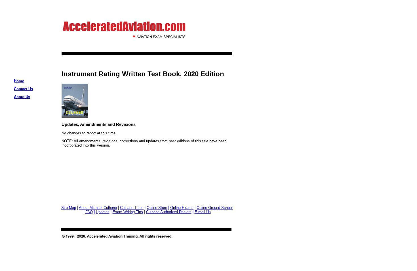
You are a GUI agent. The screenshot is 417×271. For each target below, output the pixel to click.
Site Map (68, 208)
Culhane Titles (132, 208)
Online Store (157, 208)
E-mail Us (203, 212)
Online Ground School (215, 208)
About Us (22, 97)
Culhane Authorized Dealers (168, 212)
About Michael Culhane (98, 208)
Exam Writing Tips (128, 212)
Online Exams (181, 208)
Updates (102, 212)
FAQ (89, 212)
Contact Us (23, 89)
